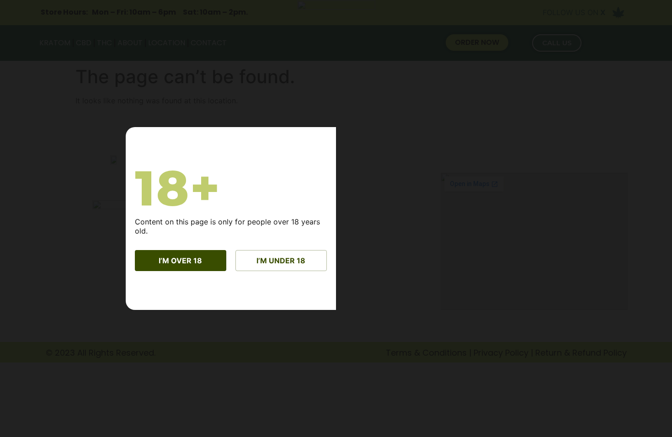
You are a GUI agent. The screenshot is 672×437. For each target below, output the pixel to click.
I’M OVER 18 (180, 260)
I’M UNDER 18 (280, 260)
